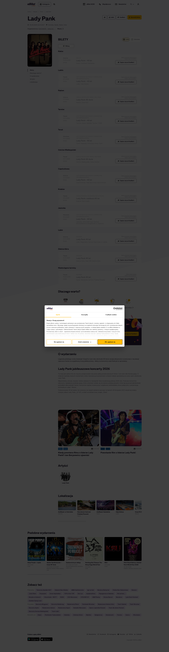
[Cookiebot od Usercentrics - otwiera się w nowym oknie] (114, 308)
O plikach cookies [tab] (111, 314)
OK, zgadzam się (110, 342)
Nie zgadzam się (59, 342)
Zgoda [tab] (58, 314)
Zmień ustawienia (83, 342)
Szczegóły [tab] (84, 314)
